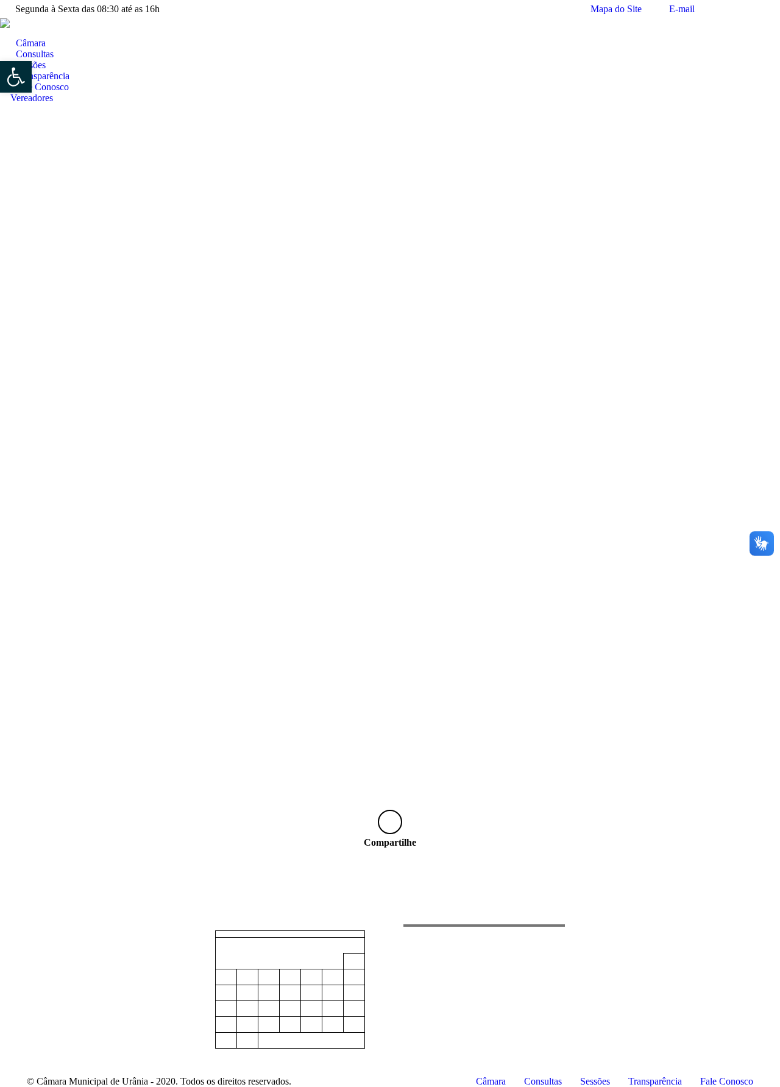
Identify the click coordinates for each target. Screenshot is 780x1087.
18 (268, 1009)
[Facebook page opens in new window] (36, 970)
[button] (16, 77)
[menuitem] (26, 43)
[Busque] (5, 33)
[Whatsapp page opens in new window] (72, 970)
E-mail (682, 9)
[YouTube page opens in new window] (54, 970)
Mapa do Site (616, 9)
